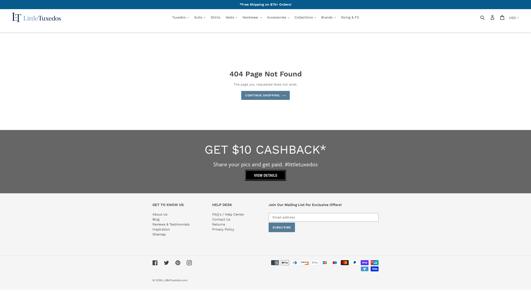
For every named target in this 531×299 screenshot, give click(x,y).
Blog (156, 219)
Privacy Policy (223, 229)
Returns (218, 224)
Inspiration (161, 229)
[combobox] (487, 17)
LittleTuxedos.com (175, 280)
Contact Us (221, 219)
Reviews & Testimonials (171, 224)
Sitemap (159, 234)
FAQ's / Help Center (228, 214)
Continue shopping (262, 95)
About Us (159, 214)
